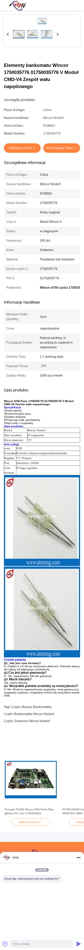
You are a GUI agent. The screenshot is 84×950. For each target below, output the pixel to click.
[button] (10, 786)
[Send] (78, 943)
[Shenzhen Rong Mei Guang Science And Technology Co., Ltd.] (17, 5)
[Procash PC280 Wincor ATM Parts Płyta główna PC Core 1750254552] (31, 779)
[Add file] (5, 943)
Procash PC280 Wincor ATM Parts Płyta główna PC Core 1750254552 (29, 811)
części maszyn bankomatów (31, 707)
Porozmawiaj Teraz (59, 148)
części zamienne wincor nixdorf (27, 721)
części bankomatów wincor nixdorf (29, 714)
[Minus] (78, 857)
